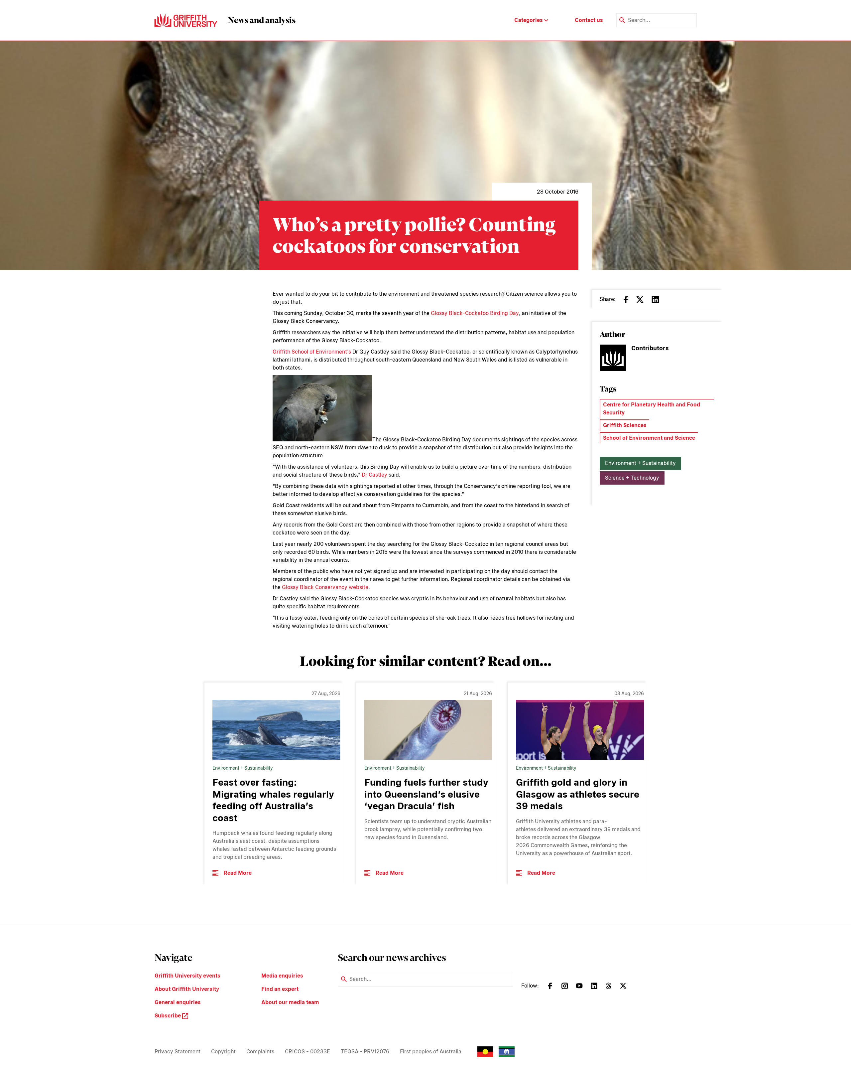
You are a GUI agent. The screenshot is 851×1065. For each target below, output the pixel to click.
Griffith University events (187, 976)
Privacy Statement (177, 1051)
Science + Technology (632, 478)
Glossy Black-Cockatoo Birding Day (475, 313)
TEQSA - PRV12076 (365, 1051)
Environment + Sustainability (640, 463)
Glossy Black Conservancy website (325, 587)
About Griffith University (187, 989)
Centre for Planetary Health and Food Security (651, 408)
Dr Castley (374, 475)
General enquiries (178, 1002)
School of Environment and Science (649, 438)
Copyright (223, 1051)
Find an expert (280, 989)
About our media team (290, 1002)
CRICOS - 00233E (307, 1051)
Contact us (589, 20)
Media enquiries (282, 976)
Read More (238, 873)
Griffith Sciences (625, 425)
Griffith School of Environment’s (312, 352)
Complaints (260, 1051)
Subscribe (168, 1015)
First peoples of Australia (430, 1051)
